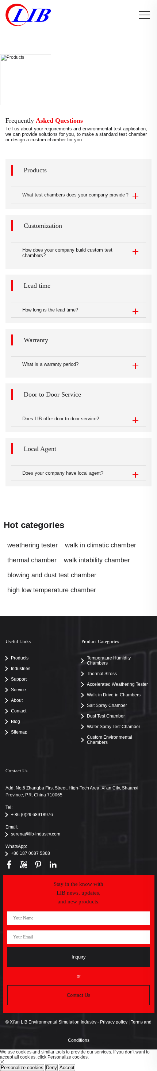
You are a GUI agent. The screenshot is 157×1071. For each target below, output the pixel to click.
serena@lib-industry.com (35, 834)
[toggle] (144, 15)
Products (103, 79)
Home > (53, 79)
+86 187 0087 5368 (30, 853)
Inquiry (79, 957)
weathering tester (32, 545)
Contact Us (79, 995)
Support (69, 79)
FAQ (86, 79)
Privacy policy (113, 1022)
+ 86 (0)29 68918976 (32, 814)
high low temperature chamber (51, 590)
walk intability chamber (97, 560)
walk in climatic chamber (100, 545)
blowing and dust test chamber (51, 575)
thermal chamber (32, 560)
